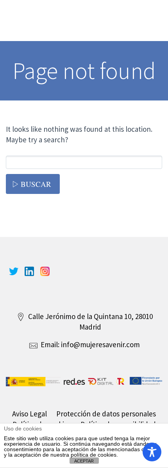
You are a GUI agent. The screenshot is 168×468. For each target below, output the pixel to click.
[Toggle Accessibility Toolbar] (152, 452)
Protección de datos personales (106, 413)
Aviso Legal (29, 413)
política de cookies (93, 455)
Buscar (36, 184)
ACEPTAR (84, 461)
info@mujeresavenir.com (100, 344)
